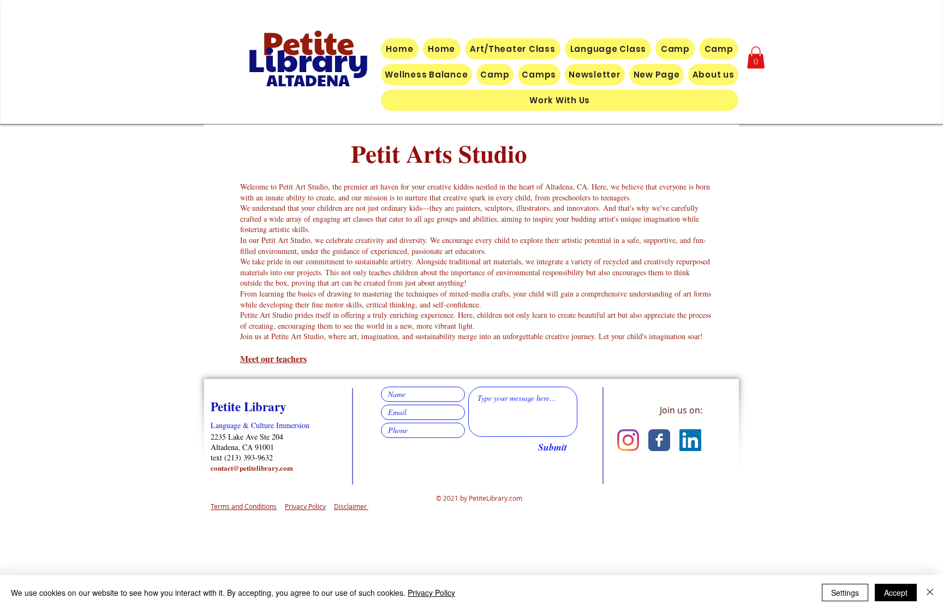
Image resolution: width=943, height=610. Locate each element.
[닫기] (929, 592)
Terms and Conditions (244, 506)
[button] (756, 57)
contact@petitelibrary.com (252, 468)
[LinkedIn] (690, 440)
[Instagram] (628, 440)
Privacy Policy (305, 506)
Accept (896, 592)
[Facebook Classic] (659, 440)
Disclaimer (351, 506)
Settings (845, 592)
